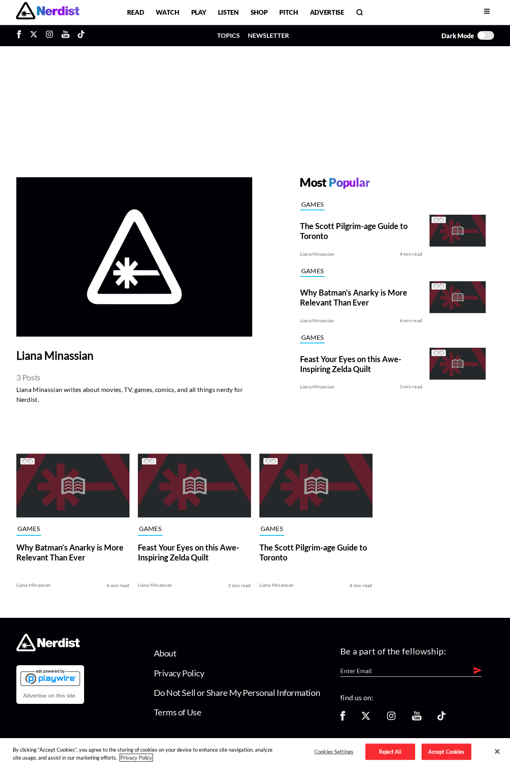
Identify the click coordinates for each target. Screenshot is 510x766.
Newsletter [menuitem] (268, 35)
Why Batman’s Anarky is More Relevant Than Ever (70, 552)
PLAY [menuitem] (198, 12)
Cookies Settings (333, 751)
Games (312, 204)
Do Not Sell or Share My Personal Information (237, 692)
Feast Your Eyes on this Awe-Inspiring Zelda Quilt (188, 552)
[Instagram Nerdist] (49, 35)
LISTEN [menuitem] (228, 12)
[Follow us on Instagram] (391, 718)
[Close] (497, 751)
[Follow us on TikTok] (441, 718)
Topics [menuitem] (228, 35)
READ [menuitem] (135, 12)
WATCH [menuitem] (167, 12)
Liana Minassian (317, 254)
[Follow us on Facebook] (342, 718)
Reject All (390, 751)
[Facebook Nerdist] (21, 35)
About (165, 653)
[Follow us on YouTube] (417, 718)
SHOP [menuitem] (259, 12)
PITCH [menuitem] (288, 12)
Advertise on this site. (50, 695)
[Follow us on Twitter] (366, 718)
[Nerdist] (47, 12)
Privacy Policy (179, 673)
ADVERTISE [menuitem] (327, 12)
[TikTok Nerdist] (81, 35)
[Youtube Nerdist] (65, 35)
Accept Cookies (446, 751)
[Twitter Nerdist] (33, 35)
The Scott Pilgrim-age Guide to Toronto (313, 552)
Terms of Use (178, 712)
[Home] (48, 649)
